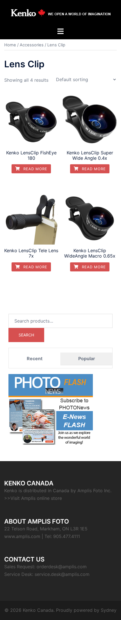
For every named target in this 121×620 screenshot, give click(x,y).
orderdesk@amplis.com (62, 566)
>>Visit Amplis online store (33, 498)
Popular (86, 358)
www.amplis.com (22, 536)
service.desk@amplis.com (62, 574)
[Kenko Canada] (61, 13)
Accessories (32, 44)
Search (26, 334)
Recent (34, 358)
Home (10, 44)
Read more (34, 169)
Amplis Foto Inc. (94, 490)
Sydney (108, 610)
